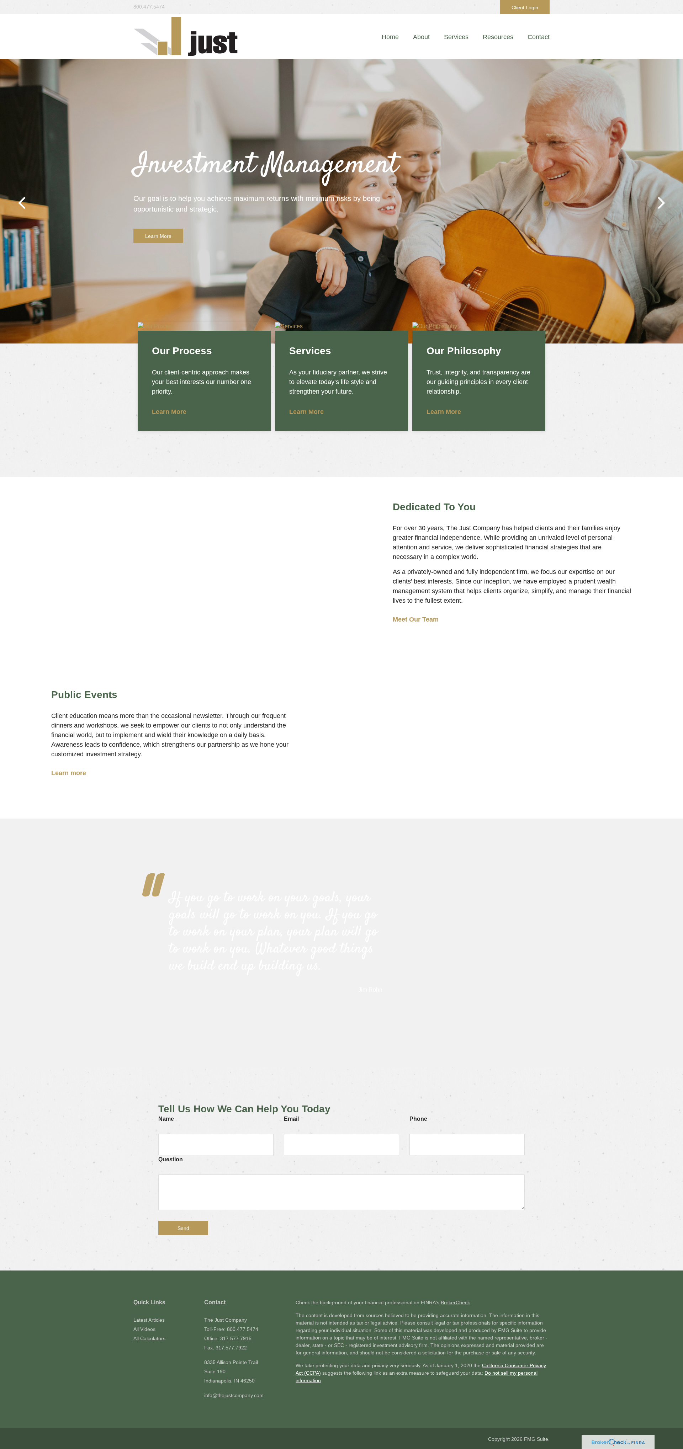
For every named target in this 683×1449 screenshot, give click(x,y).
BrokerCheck (455, 1302)
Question (170, 1159)
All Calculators (149, 1338)
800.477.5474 (149, 7)
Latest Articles (149, 1320)
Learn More (158, 236)
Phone (418, 1119)
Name (166, 1119)
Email (291, 1119)
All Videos (144, 1329)
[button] (421, 37)
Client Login (525, 7)
